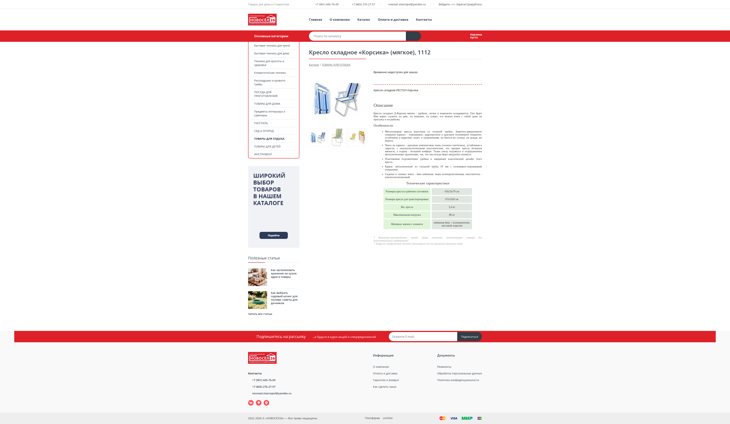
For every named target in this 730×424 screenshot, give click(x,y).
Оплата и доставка (393, 19)
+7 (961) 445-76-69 (327, 4)
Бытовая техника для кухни (272, 45)
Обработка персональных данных (459, 373)
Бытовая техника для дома (271, 53)
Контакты (424, 19)
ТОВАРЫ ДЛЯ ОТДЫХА (269, 138)
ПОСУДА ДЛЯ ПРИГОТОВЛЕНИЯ (266, 94)
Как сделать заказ (384, 386)
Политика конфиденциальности (458, 380)
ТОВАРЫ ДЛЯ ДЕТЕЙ (267, 146)
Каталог (363, 19)
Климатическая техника (270, 72)
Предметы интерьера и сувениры (269, 113)
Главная (315, 19)
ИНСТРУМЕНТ (263, 154)
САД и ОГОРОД (264, 131)
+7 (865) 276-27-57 (363, 4)
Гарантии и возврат (386, 380)
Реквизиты (444, 367)
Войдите (444, 4)
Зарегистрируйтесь (469, 4)
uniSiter (388, 418)
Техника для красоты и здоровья (269, 63)
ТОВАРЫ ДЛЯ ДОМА (267, 103)
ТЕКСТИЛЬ (261, 123)
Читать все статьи (260, 314)
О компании (340, 19)
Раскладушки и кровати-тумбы (270, 82)
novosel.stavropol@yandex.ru (407, 4)
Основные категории (271, 36)
